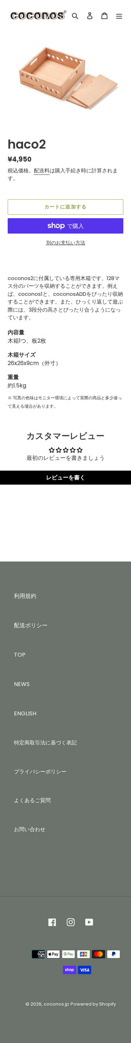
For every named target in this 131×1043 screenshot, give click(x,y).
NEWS (22, 684)
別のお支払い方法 (65, 242)
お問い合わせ (29, 829)
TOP (20, 655)
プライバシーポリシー (40, 771)
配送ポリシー (31, 625)
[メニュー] (119, 15)
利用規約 (25, 596)
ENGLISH (25, 713)
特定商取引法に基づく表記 (45, 742)
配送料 (42, 170)
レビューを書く (65, 477)
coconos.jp (56, 1004)
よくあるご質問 (32, 800)
